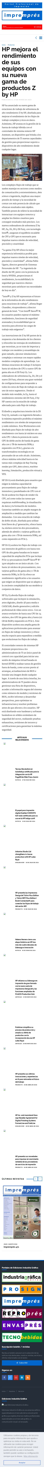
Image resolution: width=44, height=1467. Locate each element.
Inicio (4, 45)
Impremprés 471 (11, 1247)
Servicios (21, 1391)
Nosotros (12, 1391)
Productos (11, 45)
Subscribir (23, 1363)
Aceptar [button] (22, 1463)
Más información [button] (31, 1456)
